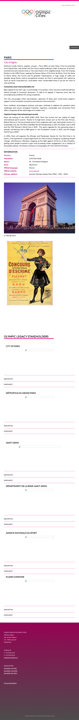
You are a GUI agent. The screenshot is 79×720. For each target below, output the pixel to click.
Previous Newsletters (10, 683)
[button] (6, 325)
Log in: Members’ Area (68, 5)
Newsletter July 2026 (10, 668)
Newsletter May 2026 (10, 673)
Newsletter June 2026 (10, 671)
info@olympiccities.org (11, 658)
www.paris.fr (34, 171)
